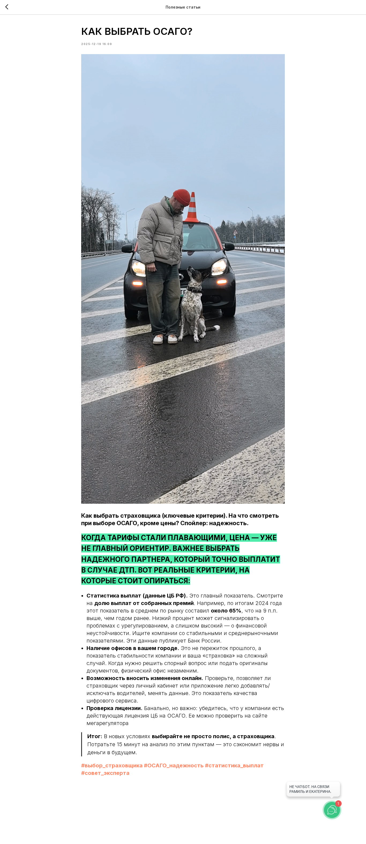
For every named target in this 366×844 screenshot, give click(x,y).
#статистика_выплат (234, 765)
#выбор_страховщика (112, 765)
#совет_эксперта (105, 773)
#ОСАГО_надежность (174, 765)
